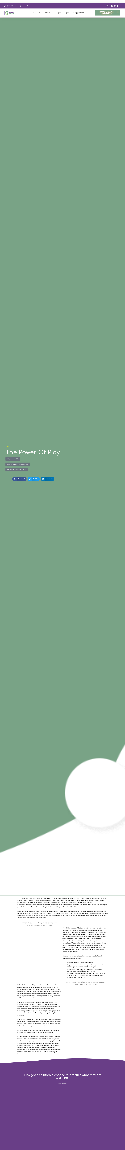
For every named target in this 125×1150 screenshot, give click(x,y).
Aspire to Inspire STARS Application (70, 13)
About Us (36, 13)
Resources (48, 13)
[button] (107, 5)
